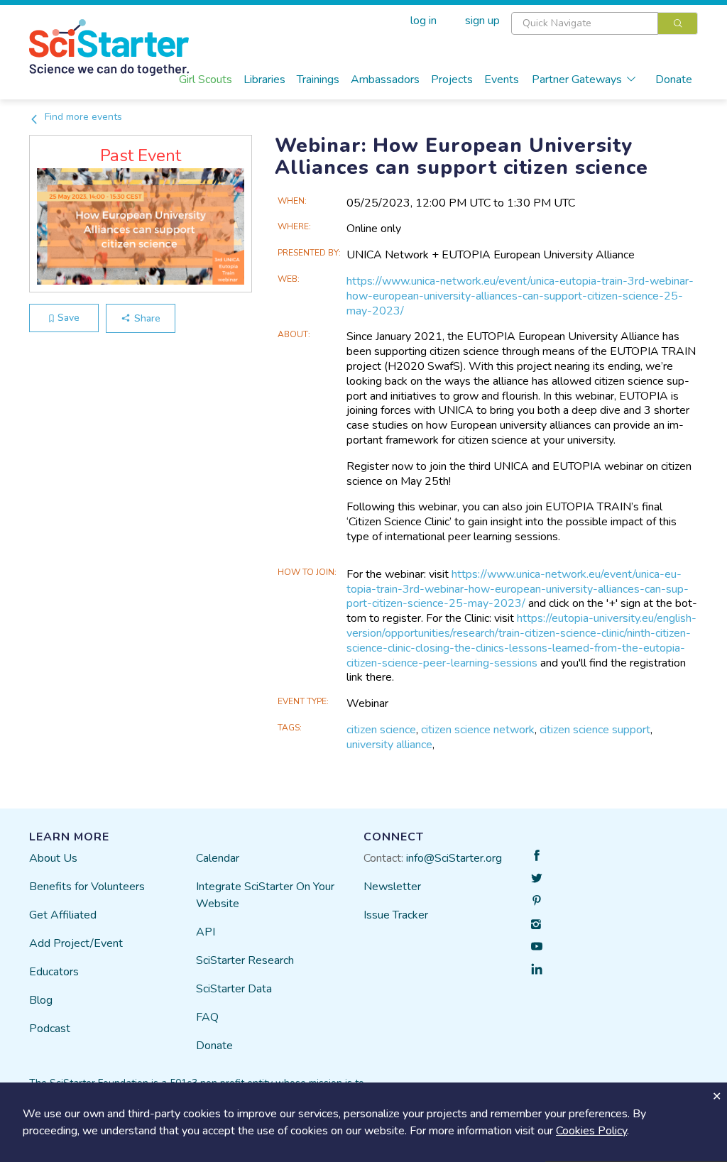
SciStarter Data (234, 989)
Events (501, 79)
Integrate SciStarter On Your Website (265, 895)
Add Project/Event (76, 943)
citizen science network (478, 730)
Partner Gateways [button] (577, 79)
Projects (452, 79)
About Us (53, 858)
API (205, 932)
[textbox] (584, 23)
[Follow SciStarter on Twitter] (536, 878)
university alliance (389, 744)
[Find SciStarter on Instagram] (536, 923)
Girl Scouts (205, 79)
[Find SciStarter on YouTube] (536, 946)
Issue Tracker (396, 915)
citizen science (381, 730)
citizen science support (595, 730)
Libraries (264, 79)
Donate (673, 79)
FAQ (207, 1017)
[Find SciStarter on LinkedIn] (536, 969)
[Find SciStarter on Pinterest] (536, 900)
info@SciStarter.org (454, 858)
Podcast (49, 1028)
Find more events (82, 117)
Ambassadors (385, 79)
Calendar (217, 858)
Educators (54, 972)
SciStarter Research (245, 960)
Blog (41, 1000)
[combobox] (604, 23)
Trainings (318, 79)
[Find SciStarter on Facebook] (536, 855)
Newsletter (392, 886)
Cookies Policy (591, 1131)
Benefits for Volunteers (87, 886)
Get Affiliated (63, 915)
